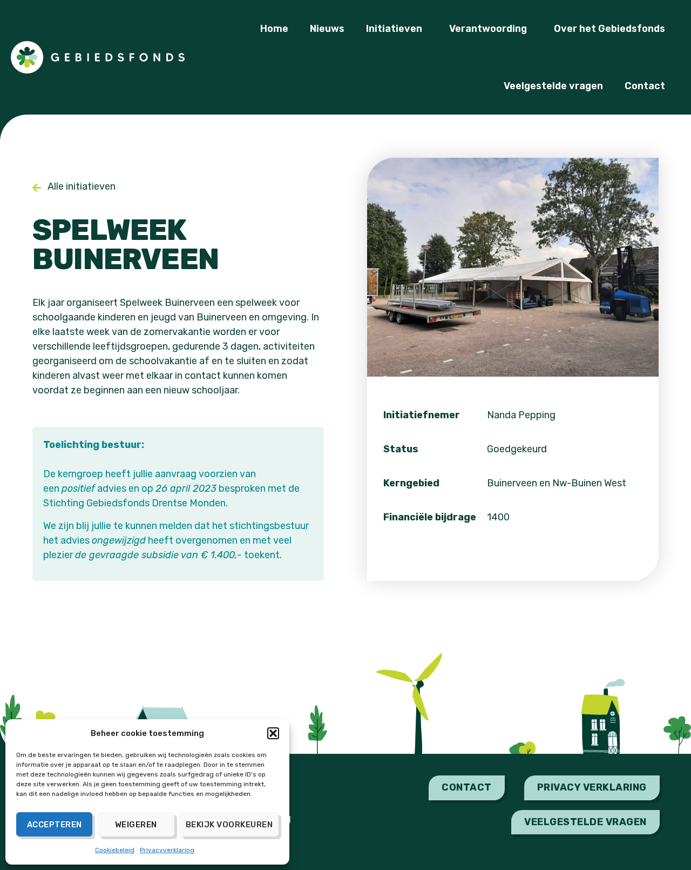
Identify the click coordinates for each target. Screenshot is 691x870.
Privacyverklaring (167, 850)
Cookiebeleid (114, 850)
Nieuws (327, 29)
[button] (273, 733)
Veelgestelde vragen (553, 86)
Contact (645, 86)
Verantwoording (488, 29)
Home (274, 29)
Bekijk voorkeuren (229, 824)
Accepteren (54, 824)
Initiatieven (394, 29)
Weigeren (136, 824)
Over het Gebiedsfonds (609, 29)
